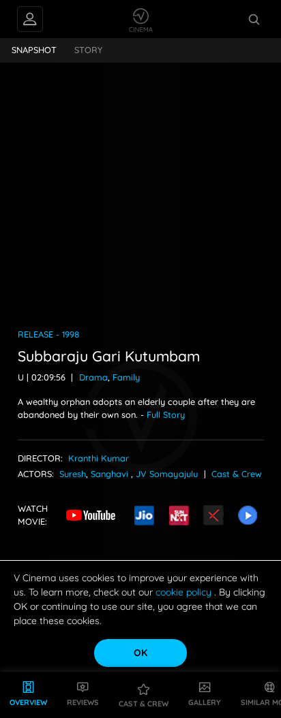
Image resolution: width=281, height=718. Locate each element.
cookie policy (185, 592)
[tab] (34, 50)
